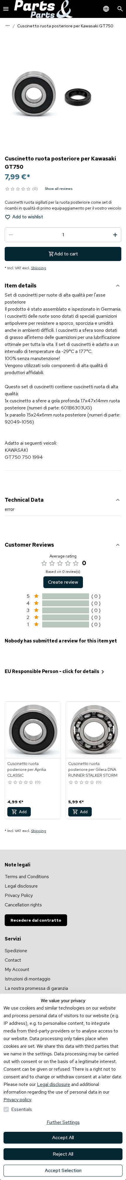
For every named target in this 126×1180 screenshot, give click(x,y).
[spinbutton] (63, 235)
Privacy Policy (19, 895)
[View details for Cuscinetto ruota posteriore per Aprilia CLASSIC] (33, 730)
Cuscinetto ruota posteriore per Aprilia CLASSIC (26, 769)
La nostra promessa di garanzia (36, 988)
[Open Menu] (6, 9)
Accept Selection (63, 1170)
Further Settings (63, 1122)
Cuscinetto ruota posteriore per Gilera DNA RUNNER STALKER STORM (93, 769)
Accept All (63, 1137)
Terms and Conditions (27, 876)
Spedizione (16, 951)
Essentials (21, 1109)
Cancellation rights (23, 905)
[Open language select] (106, 9)
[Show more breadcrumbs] (8, 26)
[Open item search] (120, 9)
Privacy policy (17, 1100)
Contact (13, 960)
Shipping (38, 268)
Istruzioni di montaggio (27, 979)
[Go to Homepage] (43, 9)
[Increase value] (115, 235)
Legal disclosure (53, 1084)
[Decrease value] (11, 235)
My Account (17, 969)
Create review (63, 582)
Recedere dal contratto (36, 920)
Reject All (63, 1154)
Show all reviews (58, 188)
